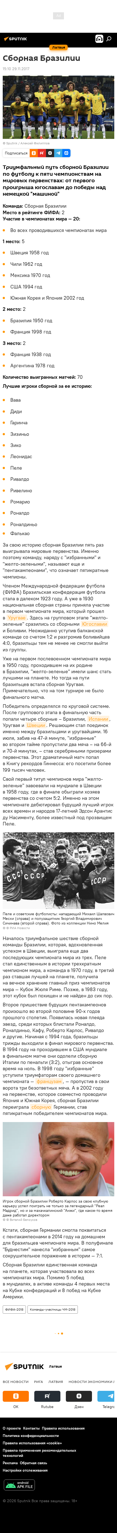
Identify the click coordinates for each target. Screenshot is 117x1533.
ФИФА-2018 (14, 1309)
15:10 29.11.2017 (16, 68)
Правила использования (63, 1428)
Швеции (36, 725)
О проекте (12, 1428)
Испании (98, 719)
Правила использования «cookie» (32, 1442)
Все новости (16, 1381)
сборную (41, 1107)
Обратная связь (33, 1462)
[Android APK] (19, 1486)
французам (49, 1081)
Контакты (31, 1428)
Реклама (10, 1462)
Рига (38, 1381)
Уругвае (17, 618)
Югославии (94, 624)
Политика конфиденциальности (31, 1435)
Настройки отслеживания (25, 1470)
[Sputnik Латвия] (16, 40)
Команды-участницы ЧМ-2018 (52, 1309)
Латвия (55, 1381)
